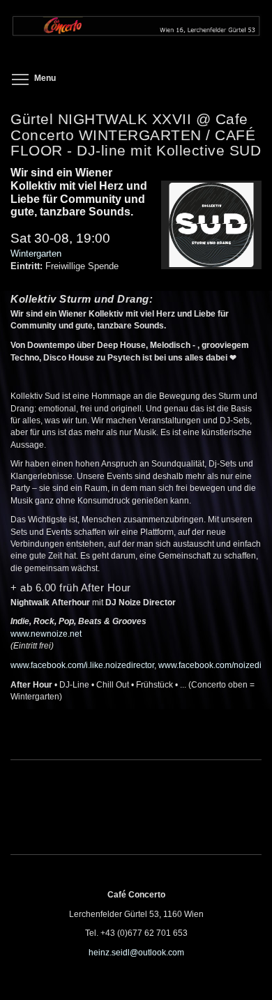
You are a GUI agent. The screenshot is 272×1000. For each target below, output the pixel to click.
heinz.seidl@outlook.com (136, 952)
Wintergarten (35, 253)
